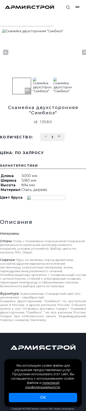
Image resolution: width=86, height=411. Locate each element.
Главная (3, 26)
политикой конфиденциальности (42, 385)
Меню (77, 7)
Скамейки (14, 26)
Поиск (68, 7)
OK (43, 397)
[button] (5, 52)
